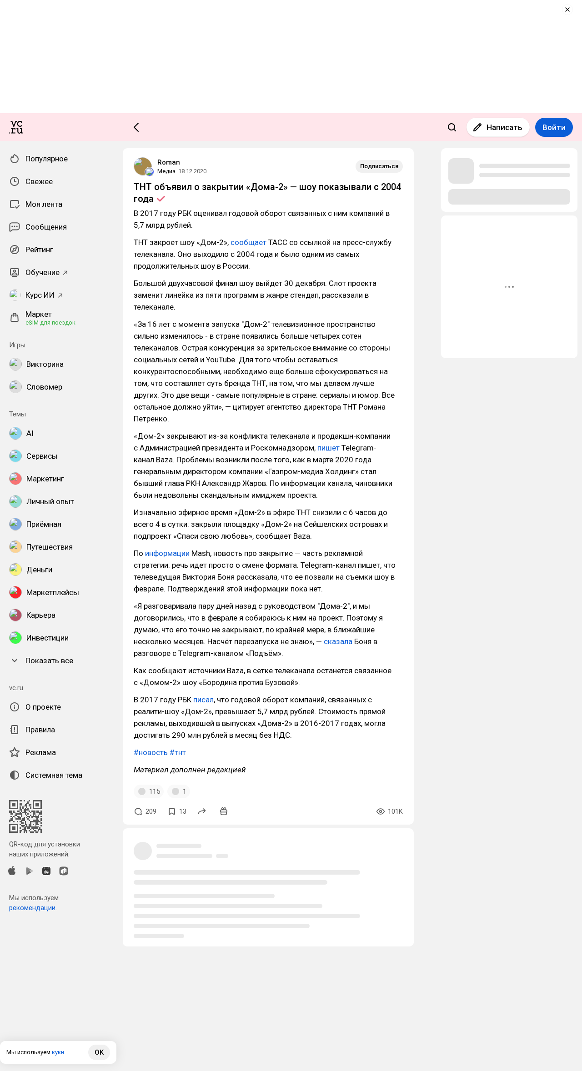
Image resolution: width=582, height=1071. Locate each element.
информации (167, 553)
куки (58, 1052)
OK (99, 1052)
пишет (328, 447)
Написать (504, 127)
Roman (168, 162)
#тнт (178, 752)
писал (203, 699)
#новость (151, 752)
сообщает (248, 242)
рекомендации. (33, 908)
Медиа (166, 171)
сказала (338, 641)
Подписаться (379, 166)
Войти (554, 127)
